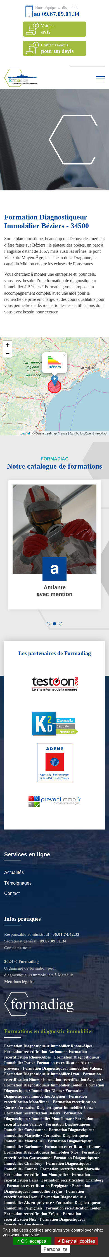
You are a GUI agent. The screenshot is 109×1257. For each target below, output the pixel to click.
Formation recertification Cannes (73, 1147)
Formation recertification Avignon (72, 1080)
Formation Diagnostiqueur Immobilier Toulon (43, 1085)
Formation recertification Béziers (32, 1113)
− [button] (8, 353)
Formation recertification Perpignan (37, 1186)
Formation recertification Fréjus (31, 1214)
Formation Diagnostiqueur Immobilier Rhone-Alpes (48, 1046)
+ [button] (8, 344)
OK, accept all (34, 1241)
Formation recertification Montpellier (36, 1175)
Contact (12, 893)
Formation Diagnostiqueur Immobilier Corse (55, 1107)
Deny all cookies (78, 1241)
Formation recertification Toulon (73, 1208)
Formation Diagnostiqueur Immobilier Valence (62, 1068)
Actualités (14, 872)
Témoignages (18, 883)
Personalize (55, 1249)
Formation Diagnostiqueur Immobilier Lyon (41, 1074)
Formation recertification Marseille (70, 1169)
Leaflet (25, 433)
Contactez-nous (17, 948)
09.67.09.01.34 (60, 13)
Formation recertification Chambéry (72, 1180)
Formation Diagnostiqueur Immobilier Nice (41, 1152)
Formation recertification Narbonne (34, 1052)
